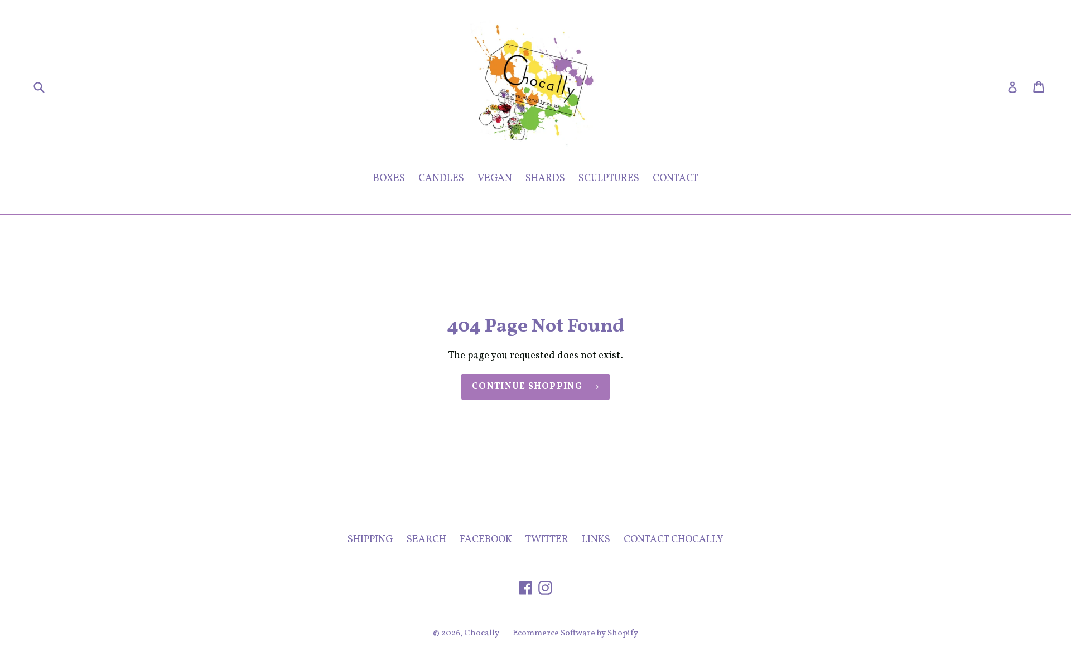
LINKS (596, 540)
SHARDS (545, 179)
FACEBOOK (486, 540)
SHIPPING (370, 540)
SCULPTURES (608, 179)
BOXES (389, 179)
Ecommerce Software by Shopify (575, 633)
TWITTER (546, 540)
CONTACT (675, 179)
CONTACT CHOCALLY (673, 540)
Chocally (481, 633)
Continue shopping (527, 387)
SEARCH (426, 540)
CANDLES (441, 179)
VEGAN (494, 179)
